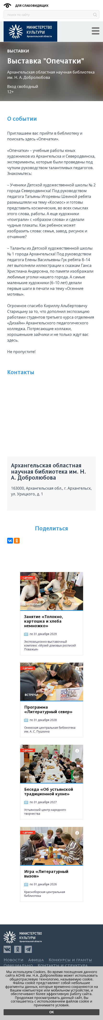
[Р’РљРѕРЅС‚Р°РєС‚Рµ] (10, 541)
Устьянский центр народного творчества (45, 812)
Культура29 (30, 31)
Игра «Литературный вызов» (46, 874)
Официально (18, 965)
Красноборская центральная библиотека (44, 894)
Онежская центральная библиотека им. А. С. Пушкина (49, 729)
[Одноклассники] (17, 949)
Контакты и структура (63, 965)
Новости (13, 960)
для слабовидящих (31, 6)
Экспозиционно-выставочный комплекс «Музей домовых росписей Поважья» (50, 645)
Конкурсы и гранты (70, 960)
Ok (51, 1012)
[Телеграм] (28, 949)
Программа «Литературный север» (48, 709)
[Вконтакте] (7, 949)
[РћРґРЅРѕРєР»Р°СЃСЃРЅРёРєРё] (17, 541)
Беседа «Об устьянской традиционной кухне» (48, 791)
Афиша (36, 960)
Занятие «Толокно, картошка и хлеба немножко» (43, 621)
